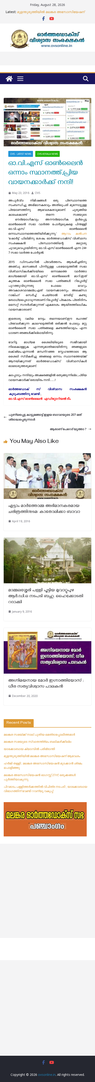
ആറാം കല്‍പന (74, 233)
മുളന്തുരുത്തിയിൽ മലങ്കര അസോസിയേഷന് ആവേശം (42, 756)
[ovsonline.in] (9, 78)
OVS (37, 193)
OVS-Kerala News (47, 153)
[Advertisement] (47, 891)
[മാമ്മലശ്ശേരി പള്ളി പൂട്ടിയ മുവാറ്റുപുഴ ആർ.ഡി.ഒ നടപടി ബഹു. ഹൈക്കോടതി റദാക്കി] (47, 540)
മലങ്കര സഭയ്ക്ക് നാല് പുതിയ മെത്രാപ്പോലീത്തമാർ (39, 734)
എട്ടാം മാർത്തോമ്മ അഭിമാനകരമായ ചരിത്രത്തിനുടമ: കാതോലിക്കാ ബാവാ (44, 509)
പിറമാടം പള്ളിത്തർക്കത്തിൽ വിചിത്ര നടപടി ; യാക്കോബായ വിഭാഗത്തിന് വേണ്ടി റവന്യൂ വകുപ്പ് (45, 789)
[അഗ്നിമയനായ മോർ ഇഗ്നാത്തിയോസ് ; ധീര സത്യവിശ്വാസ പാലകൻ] (47, 630)
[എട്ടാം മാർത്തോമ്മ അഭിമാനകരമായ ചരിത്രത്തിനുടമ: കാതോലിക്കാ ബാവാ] (47, 455)
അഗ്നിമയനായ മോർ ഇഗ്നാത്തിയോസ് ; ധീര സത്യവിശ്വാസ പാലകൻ (46, 684)
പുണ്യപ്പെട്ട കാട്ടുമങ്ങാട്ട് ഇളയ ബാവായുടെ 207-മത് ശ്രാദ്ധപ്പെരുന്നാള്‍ (45, 416)
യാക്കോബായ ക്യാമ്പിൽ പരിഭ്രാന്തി (29, 749)
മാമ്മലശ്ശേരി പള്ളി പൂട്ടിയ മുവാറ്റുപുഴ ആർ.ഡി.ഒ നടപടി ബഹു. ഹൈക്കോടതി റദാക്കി (45, 596)
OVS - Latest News (20, 153)
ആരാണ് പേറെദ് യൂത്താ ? (68, 429)
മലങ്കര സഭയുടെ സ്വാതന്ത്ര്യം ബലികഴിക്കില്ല (37, 741)
